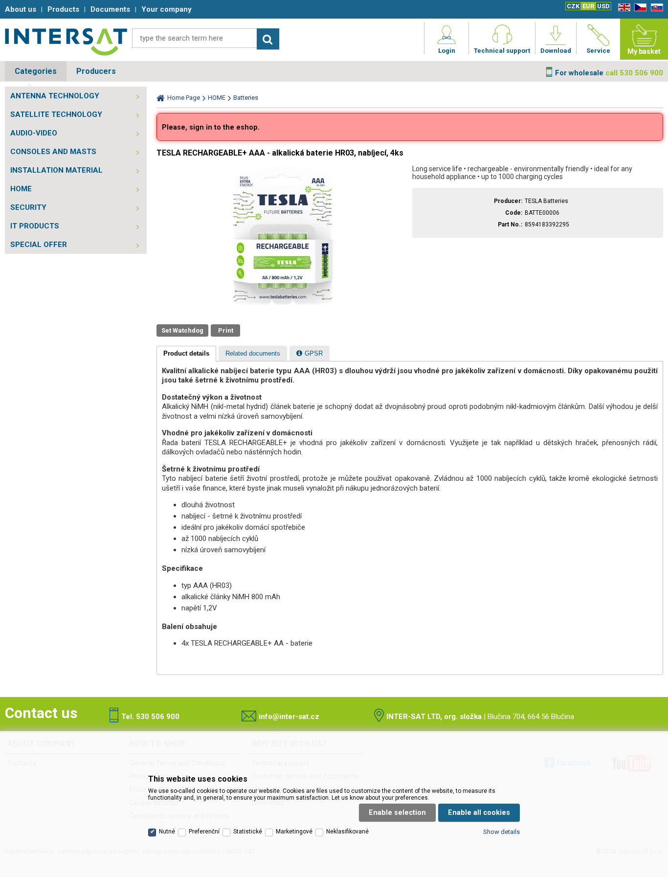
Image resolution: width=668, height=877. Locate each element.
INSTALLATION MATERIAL (56, 170)
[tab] (186, 353)
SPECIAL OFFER (38, 244)
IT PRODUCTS (34, 226)
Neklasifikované (347, 831)
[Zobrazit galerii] (282, 307)
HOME (21, 188)
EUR (588, 6)
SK (655, 7)
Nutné (167, 831)
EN (622, 7)
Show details (501, 831)
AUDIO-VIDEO (33, 133)
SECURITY (28, 207)
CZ (639, 7)
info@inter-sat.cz (289, 716)
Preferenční (204, 831)
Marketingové (294, 831)
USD (603, 6)
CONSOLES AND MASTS (53, 151)
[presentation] (186, 353)
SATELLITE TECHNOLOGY (56, 114)
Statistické (247, 831)
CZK (573, 6)
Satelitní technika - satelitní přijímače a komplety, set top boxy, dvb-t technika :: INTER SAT (66, 41)
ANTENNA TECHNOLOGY (54, 95)
